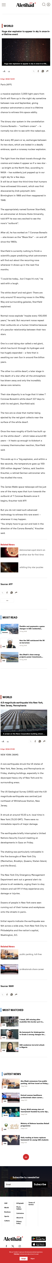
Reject (33, 1259)
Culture (7, 1221)
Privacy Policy (19, 1222)
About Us (19, 1218)
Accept (23, 1259)
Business (7, 1212)
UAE (5, 1203)
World (6, 1208)
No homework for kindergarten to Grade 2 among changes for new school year (32, 1033)
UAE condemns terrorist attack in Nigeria (31, 1046)
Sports (6, 1216)
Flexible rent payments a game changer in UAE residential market (32, 627)
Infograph (20, 1203)
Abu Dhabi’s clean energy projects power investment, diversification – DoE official (30, 655)
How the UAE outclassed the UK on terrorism (32, 641)
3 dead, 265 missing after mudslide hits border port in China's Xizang (30, 1020)
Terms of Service (32, 1204)
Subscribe (40, 1184)
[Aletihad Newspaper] (26, 4)
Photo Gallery (18, 1208)
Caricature (20, 1213)
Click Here (16, 1254)
